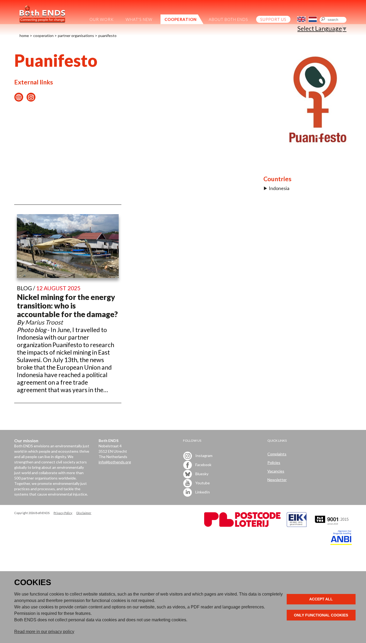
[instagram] (31, 99)
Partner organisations (76, 35)
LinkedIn (202, 491)
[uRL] (19, 99)
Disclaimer (83, 513)
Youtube (202, 482)
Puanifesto (107, 35)
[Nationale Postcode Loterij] (242, 525)
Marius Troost (44, 322)
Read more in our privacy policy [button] (44, 631)
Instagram (203, 455)
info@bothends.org (115, 462)
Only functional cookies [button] (321, 615)
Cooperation (43, 35)
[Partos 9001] (332, 525)
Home (24, 35)
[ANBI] (341, 543)
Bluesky (201, 473)
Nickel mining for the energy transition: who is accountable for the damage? (67, 305)
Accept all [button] (321, 599)
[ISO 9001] (297, 525)
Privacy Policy (63, 513)
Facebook (203, 464)
